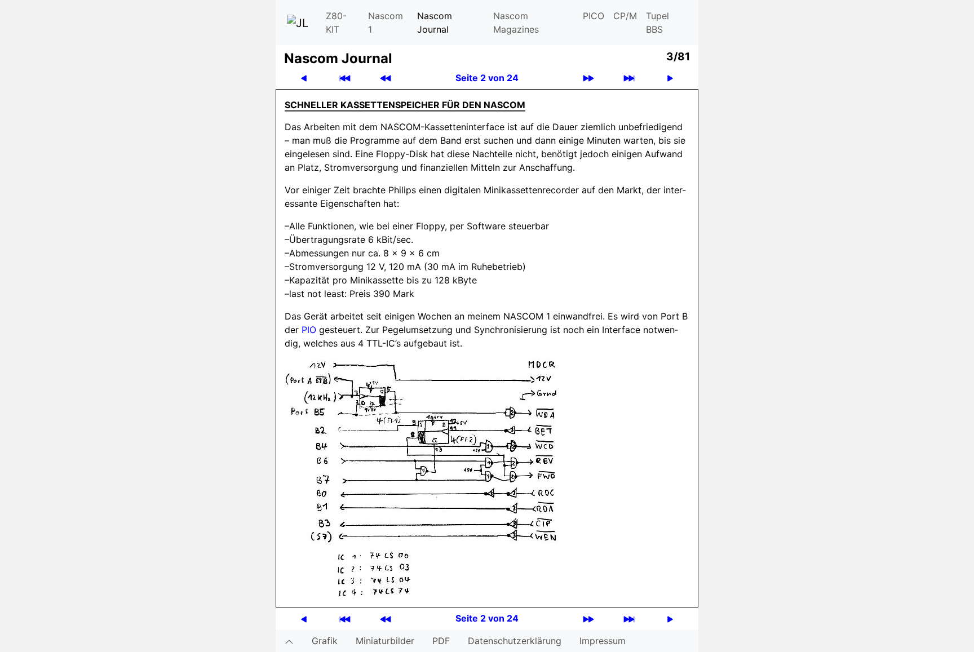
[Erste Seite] (345, 78)
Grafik (325, 640)
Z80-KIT (336, 22)
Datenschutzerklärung (514, 640)
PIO (309, 329)
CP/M (625, 15)
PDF (441, 640)
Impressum (602, 640)
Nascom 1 (385, 22)
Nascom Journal (434, 22)
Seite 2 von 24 (487, 77)
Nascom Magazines (516, 22)
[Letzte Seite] (629, 78)
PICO (593, 15)
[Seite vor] (670, 78)
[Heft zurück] (385, 78)
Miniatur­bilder (385, 640)
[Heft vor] (588, 78)
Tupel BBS (657, 22)
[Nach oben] (289, 640)
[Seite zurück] (304, 78)
